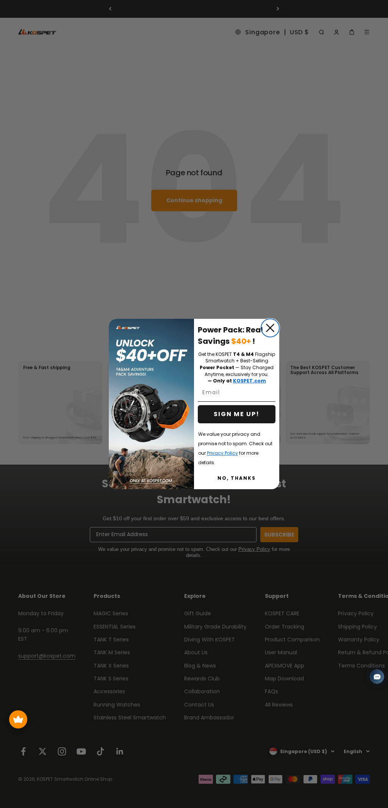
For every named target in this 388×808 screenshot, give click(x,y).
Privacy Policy (222, 453)
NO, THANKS (236, 478)
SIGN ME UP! (237, 414)
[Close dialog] (270, 328)
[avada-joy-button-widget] (18, 719)
